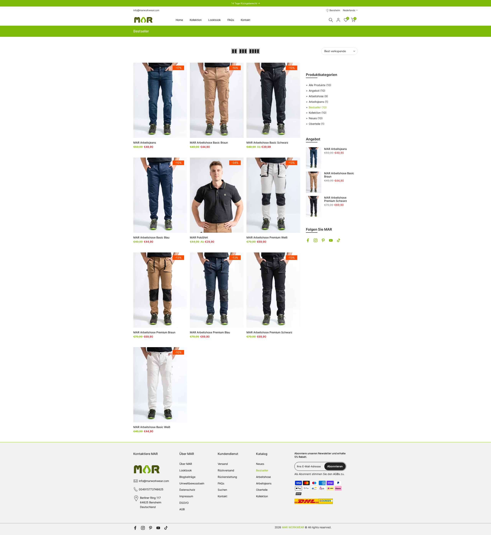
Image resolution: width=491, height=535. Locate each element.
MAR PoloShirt (199, 237)
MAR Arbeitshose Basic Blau (151, 237)
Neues (316, 118)
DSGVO (184, 502)
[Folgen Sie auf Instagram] (315, 240)
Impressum (186, 496)
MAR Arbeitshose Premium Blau (210, 332)
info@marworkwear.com (146, 10)
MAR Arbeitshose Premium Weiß (267, 237)
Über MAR (185, 463)
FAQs (230, 19)
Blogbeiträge (187, 476)
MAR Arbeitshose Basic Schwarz (267, 142)
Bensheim (335, 10)
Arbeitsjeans (318, 101)
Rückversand (226, 470)
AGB (182, 509)
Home (179, 19)
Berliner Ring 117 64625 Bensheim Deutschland (150, 502)
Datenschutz (187, 489)
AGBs (336, 474)
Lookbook (214, 19)
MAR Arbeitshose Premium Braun (154, 332)
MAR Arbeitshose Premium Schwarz (269, 332)
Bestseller (318, 107)
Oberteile (316, 123)
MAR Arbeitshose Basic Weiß (151, 427)
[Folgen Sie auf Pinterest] (323, 240)
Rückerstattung (227, 476)
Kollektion (196, 19)
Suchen (222, 489)
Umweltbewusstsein (191, 483)
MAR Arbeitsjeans (144, 142)
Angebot (317, 90)
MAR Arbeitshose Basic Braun (209, 142)
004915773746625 (151, 489)
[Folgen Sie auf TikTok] (338, 240)
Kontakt (245, 19)
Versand (223, 463)
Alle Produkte (320, 85)
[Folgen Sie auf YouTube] (331, 240)
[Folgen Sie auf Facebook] (308, 240)
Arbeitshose (318, 96)
